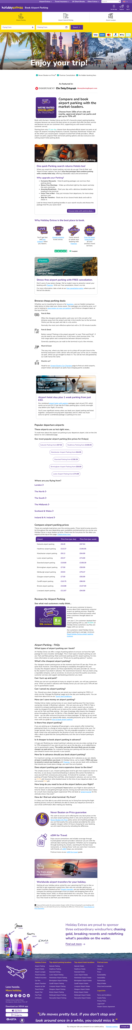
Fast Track (38, 995)
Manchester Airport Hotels (82, 978)
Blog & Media (101, 983)
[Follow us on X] (11, 995)
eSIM (64, 849)
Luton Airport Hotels (81, 975)
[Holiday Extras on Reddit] (28, 995)
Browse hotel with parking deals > (81, 211)
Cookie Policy (101, 998)
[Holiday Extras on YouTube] (24, 995)
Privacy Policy (101, 1001)
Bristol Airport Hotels (81, 992)
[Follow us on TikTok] (20, 995)
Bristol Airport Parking (56, 992)
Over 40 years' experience (89, 238)
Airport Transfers (40, 983)
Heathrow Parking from (79, 445)
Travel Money (39, 989)
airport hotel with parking (58, 403)
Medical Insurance (40, 978)
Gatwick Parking (54, 966)
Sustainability (101, 975)
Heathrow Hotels (79, 969)
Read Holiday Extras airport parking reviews (80, 635)
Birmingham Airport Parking (58, 981)
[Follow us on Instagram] (15, 995)
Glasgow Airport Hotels (82, 989)
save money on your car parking (59, 308)
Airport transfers (67, 889)
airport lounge (86, 792)
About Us (100, 966)
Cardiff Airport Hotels (81, 983)
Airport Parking (40, 966)
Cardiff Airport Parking (56, 983)
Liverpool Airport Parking (57, 986)
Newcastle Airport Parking (57, 998)
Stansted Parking (54, 972)
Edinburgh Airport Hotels (82, 995)
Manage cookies (112, 1027)
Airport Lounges (40, 972)
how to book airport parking (62, 719)
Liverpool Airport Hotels (82, 986)
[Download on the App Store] (17, 1010)
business (70, 304)
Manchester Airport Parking (58, 978)
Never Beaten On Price (59, 820)
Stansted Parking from (66, 459)
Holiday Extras (12, 8)
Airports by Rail (40, 986)
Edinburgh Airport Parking (57, 995)
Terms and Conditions (64, 696)
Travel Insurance (40, 975)
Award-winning (58, 237)
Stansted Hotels (79, 972)
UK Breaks (38, 998)
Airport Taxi (38, 992)
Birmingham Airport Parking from (66, 467)
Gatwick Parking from (51, 445)
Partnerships (101, 981)
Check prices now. (64, 534)
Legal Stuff (100, 1004)
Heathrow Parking (55, 969)
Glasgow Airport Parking (57, 989)
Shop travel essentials (104, 986)
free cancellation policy (75, 288)
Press (99, 972)
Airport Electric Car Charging (61, 366)
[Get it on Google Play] (17, 1015)
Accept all (125, 1026)
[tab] (21, 17)
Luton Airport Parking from (66, 474)
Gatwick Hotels (79, 966)
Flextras (74, 243)
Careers (99, 969)
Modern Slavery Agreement (106, 1007)
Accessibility (101, 978)
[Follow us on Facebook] (7, 995)
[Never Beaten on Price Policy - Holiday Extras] (55, 75)
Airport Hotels (39, 969)
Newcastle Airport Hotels (82, 998)
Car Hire (37, 981)
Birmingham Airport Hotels (83, 981)
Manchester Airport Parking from (66, 452)
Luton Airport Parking (56, 975)
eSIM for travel (72, 852)
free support (41, 240)
